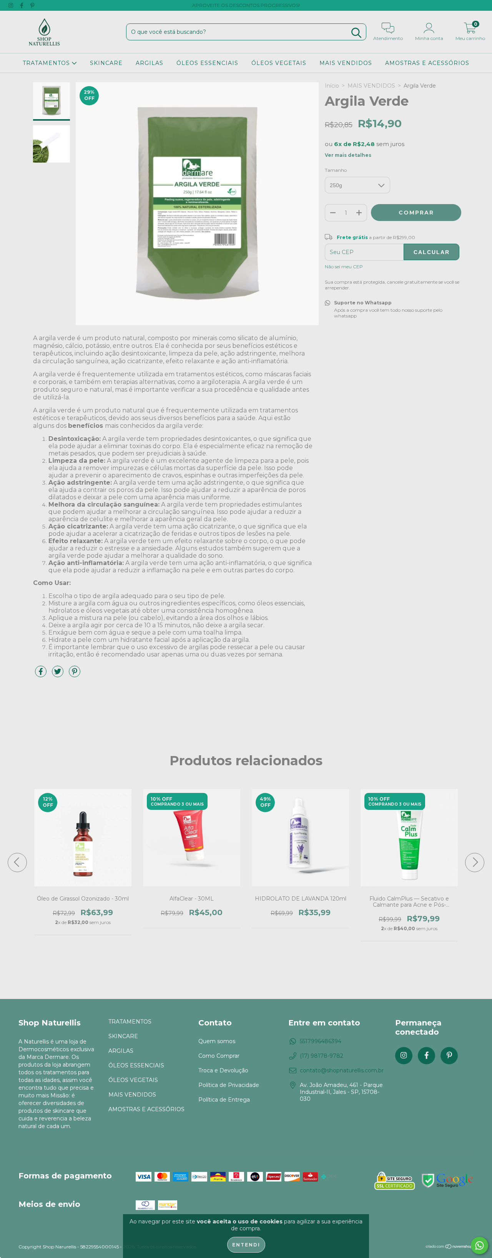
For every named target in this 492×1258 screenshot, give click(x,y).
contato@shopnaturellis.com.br (342, 1070)
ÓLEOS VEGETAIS (278, 63)
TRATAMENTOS (47, 63)
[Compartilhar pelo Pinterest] (74, 674)
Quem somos (216, 1041)
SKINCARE (106, 63)
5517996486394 (320, 1041)
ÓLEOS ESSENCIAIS (207, 63)
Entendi (246, 1245)
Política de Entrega (224, 1099)
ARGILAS (149, 63)
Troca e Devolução (223, 1070)
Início (332, 85)
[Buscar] (356, 33)
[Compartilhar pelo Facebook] (41, 674)
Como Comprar (218, 1055)
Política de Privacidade (228, 1085)
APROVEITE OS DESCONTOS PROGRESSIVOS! (246, 5)
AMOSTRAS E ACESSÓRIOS (427, 63)
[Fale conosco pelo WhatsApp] (479, 1245)
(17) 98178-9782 (321, 1055)
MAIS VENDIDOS (345, 63)
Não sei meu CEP (344, 266)
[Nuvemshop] (450, 1247)
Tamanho (336, 170)
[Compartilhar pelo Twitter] (58, 674)
